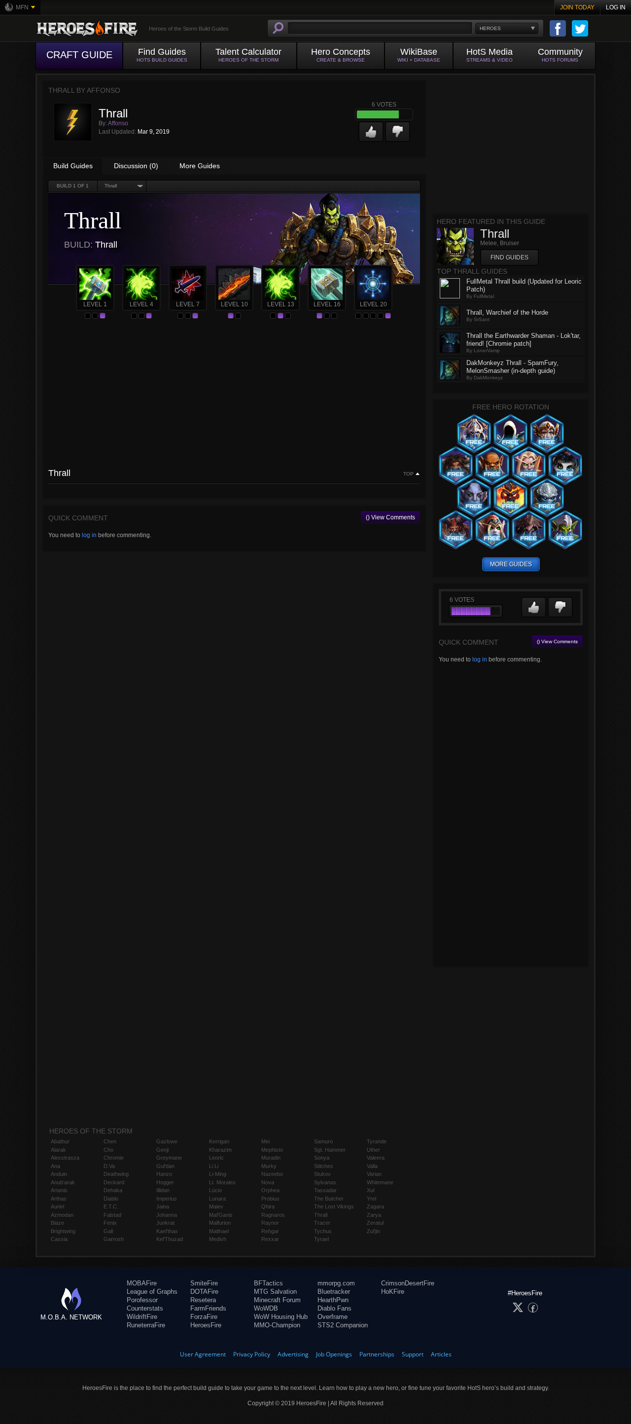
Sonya (321, 1158)
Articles (441, 1354)
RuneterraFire (146, 1325)
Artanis (59, 1190)
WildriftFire (142, 1316)
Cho (108, 1150)
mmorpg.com (336, 1283)
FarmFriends (208, 1308)
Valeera (376, 1158)
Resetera (203, 1300)
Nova (267, 1182)
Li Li (213, 1166)
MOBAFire (142, 1283)
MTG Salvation (275, 1291)
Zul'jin (373, 1231)
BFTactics (268, 1283)
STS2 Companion (342, 1325)
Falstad (112, 1215)
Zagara (375, 1206)
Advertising (293, 1354)
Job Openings (334, 1354)
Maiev (216, 1206)
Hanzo (164, 1174)
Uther (373, 1150)
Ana (55, 1166)
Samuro (323, 1141)
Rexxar (270, 1239)
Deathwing (116, 1174)
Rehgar (270, 1231)
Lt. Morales (222, 1182)
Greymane (169, 1158)
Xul (370, 1190)
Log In (616, 7)
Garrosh (114, 1239)
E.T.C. (111, 1206)
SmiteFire (204, 1283)
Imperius (166, 1199)
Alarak (58, 1150)
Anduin (59, 1174)
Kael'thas (167, 1231)
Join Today (577, 7)
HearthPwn (333, 1300)
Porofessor (142, 1300)
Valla (372, 1166)
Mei (265, 1141)
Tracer (322, 1223)
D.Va (109, 1166)
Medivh (217, 1239)
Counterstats (145, 1308)
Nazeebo (272, 1174)
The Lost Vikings (334, 1206)
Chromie (114, 1158)
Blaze (57, 1223)
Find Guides (509, 257)
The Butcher (329, 1199)
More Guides (199, 166)
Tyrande (376, 1141)
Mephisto (272, 1150)
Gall (108, 1231)
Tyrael (321, 1239)
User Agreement (203, 1354)
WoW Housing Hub (281, 1316)
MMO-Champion (277, 1325)
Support (412, 1354)
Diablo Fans (334, 1308)
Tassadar (325, 1190)
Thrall (320, 1215)
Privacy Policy (251, 1354)
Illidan (163, 1190)
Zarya (374, 1215)
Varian (374, 1174)
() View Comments (390, 517)
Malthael (219, 1231)
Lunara (217, 1199)
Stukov (322, 1174)
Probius (270, 1199)
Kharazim (220, 1150)
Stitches (323, 1166)
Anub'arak (63, 1182)
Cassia (59, 1239)
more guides (511, 564)
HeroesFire (205, 1325)
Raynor (270, 1223)
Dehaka (113, 1190)
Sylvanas (325, 1182)
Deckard (114, 1182)
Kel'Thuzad (169, 1239)
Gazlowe (166, 1141)
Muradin (270, 1158)
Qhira (268, 1206)
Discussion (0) (136, 166)
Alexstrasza (65, 1158)
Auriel (57, 1206)
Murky (269, 1166)
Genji (162, 1150)
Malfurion (220, 1223)
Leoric (216, 1158)
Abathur (60, 1141)
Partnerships (376, 1354)
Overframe (332, 1316)
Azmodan (62, 1215)
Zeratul (375, 1223)
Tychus (323, 1231)
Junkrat (165, 1223)
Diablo (111, 1199)
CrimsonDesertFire (407, 1283)
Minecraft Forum (277, 1300)
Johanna (166, 1215)
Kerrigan (219, 1141)
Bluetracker (333, 1291)
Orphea (270, 1190)
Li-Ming (217, 1174)
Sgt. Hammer (330, 1150)
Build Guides (73, 166)
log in (89, 535)
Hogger (165, 1182)
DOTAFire (204, 1291)
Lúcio (215, 1190)
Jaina (162, 1206)
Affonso (118, 123)
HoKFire (392, 1291)
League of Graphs (152, 1291)
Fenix (110, 1223)
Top (408, 474)
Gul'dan (165, 1166)
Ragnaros (273, 1215)
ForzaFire (203, 1316)
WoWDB (266, 1308)
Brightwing (63, 1231)
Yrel (371, 1199)
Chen (110, 1141)
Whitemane (380, 1182)
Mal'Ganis (221, 1215)
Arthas (59, 1199)
